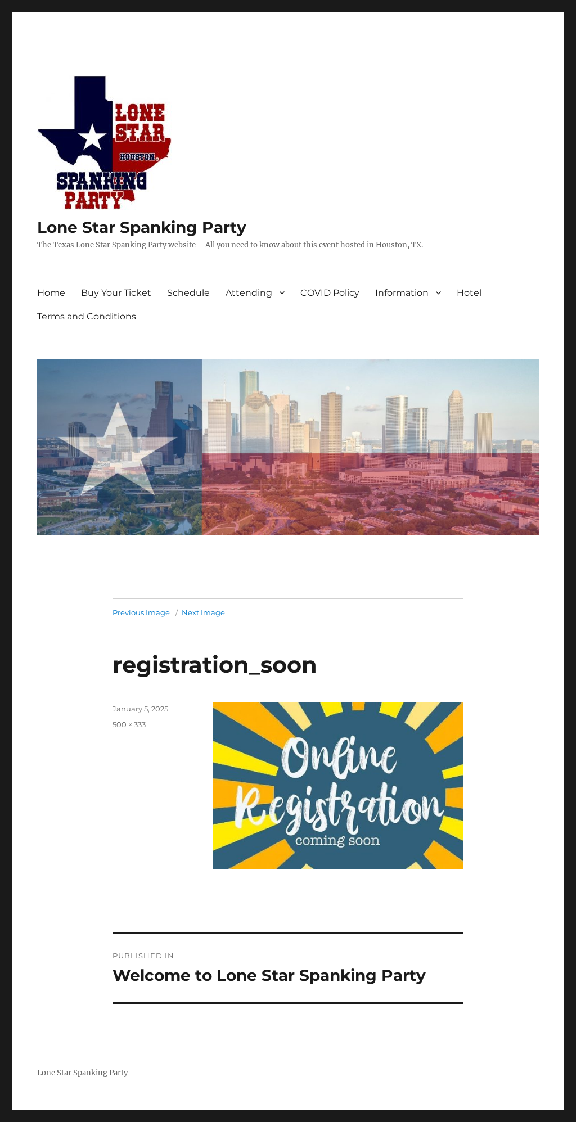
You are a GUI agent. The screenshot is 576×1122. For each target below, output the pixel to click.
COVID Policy (329, 292)
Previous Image (141, 612)
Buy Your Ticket (116, 292)
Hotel (469, 292)
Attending (249, 292)
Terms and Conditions (86, 316)
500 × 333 (129, 724)
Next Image (203, 612)
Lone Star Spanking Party (141, 227)
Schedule (188, 292)
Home (51, 292)
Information (402, 292)
